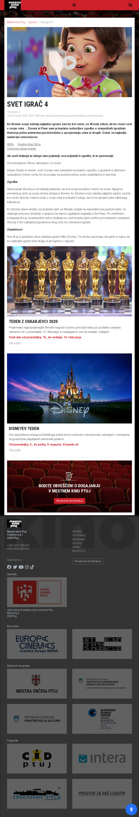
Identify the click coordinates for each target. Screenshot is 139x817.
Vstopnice (79, 535)
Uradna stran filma (29, 144)
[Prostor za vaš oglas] (102, 794)
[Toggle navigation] (74, 5)
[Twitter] (15, 567)
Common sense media (21, 148)
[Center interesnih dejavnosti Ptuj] (37, 758)
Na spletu (78, 550)
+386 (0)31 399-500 (18, 545)
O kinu (76, 547)
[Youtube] (21, 567)
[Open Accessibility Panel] (131, 809)
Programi (78, 539)
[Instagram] (27, 567)
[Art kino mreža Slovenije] (102, 644)
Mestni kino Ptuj (16, 22)
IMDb (10, 144)
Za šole (77, 543)
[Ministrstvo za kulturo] (37, 719)
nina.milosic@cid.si (18, 548)
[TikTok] (32, 567)
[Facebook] (9, 567)
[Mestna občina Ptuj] (37, 684)
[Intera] (102, 758)
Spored (32, 22)
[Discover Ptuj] (37, 794)
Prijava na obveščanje (69, 501)
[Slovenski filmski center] (102, 719)
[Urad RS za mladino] (102, 684)
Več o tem (15, 342)
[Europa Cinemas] (37, 644)
